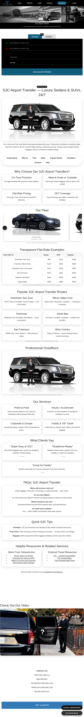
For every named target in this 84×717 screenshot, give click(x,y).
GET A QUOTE (42, 705)
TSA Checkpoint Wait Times (64, 560)
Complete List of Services (53, 572)
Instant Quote (12, 158)
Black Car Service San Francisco (24, 560)
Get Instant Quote (72, 713)
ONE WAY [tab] (35, 36)
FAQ (47, 162)
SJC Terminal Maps (64, 558)
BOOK (20, 3)
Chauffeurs (71, 158)
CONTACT (49, 3)
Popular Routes (56, 158)
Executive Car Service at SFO (24, 558)
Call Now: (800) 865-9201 (72, 707)
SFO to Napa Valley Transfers (23, 563)
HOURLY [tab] (49, 36)
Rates (43, 158)
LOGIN (74, 3)
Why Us (25, 158)
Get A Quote (62, 3)
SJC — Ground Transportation (64, 556)
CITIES (39, 3)
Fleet (34, 158)
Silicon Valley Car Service (23, 556)
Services (38, 162)
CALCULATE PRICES (42, 72)
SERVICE (29, 3)
